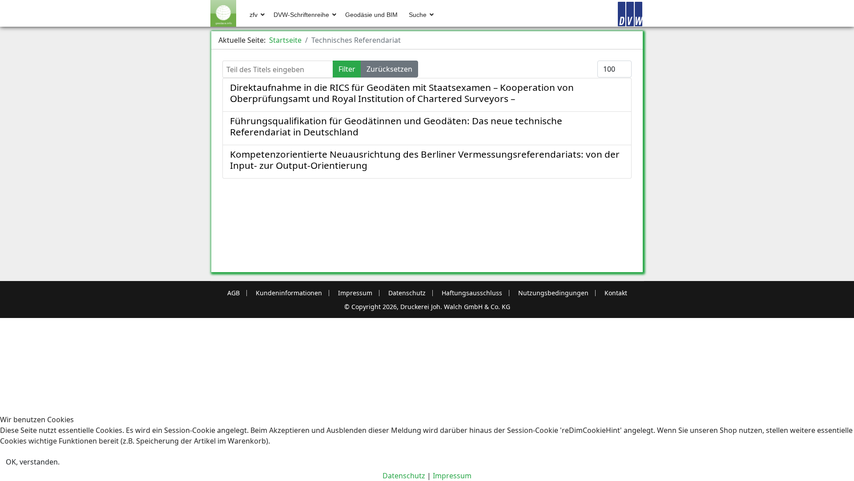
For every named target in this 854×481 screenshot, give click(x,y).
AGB (233, 293)
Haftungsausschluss (472, 293)
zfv (254, 14)
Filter (346, 69)
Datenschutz (407, 293)
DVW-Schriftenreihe (301, 14)
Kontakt (615, 293)
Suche (418, 14)
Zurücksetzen (389, 69)
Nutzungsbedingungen (553, 293)
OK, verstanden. (33, 462)
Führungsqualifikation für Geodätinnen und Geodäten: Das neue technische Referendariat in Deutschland (396, 126)
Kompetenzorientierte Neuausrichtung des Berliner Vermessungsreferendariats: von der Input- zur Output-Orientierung (425, 159)
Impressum (355, 293)
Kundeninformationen (289, 293)
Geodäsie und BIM (371, 14)
